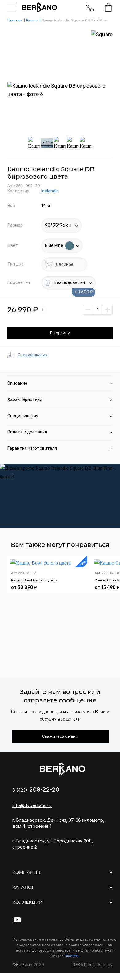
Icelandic (50, 191)
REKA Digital (93, 964)
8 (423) (35, 790)
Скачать (72, 956)
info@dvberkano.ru (32, 805)
